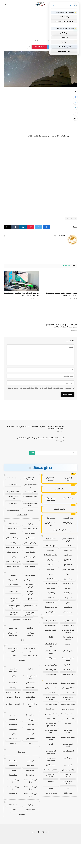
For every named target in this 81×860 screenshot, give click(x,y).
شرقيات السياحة (51, 607)
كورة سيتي (13, 628)
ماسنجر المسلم (59, 509)
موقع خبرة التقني (68, 569)
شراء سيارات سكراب (13, 600)
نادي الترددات (68, 583)
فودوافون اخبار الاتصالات (68, 638)
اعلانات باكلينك (22, 515)
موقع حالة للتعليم (68, 670)
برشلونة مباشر (13, 528)
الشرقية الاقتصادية (50, 555)
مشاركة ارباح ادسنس (50, 479)
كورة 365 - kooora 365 (30, 705)
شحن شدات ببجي (68, 751)
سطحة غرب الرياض (13, 585)
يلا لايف (21, 640)
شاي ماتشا (68, 793)
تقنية (51, 637)
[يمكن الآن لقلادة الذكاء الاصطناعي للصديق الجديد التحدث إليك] (59, 281)
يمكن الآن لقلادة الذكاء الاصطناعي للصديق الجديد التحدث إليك (61, 295)
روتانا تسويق (68, 579)
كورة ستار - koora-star (13, 670)
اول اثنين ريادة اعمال (68, 479)
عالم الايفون (68, 560)
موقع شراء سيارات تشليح (13, 606)
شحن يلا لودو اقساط (50, 698)
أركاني (68, 602)
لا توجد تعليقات (45, 41)
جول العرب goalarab (30, 634)
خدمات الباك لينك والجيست (30, 479)
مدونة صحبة (67, 607)
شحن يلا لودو (67, 758)
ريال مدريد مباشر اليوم (30, 650)
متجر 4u (68, 723)
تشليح (30, 598)
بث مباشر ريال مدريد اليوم (13, 634)
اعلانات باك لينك (13, 510)
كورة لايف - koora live (30, 781)
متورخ (68, 574)
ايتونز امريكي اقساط (50, 738)
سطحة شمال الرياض (30, 586)
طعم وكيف (68, 598)
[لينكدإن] (75, 108)
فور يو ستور (51, 718)
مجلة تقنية (68, 665)
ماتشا (51, 788)
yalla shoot (13, 524)
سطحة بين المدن (30, 580)
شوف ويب (50, 550)
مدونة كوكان (51, 560)
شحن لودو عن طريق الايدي (51, 759)
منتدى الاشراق (68, 651)
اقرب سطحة (13, 591)
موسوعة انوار (68, 612)
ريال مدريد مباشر (30, 533)
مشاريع (30, 510)
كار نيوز (50, 564)
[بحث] (6, 3)
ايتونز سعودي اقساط (68, 698)
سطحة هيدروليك (13, 580)
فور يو (51, 744)
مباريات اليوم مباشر (30, 528)
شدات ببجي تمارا (51, 683)
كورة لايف (30, 720)
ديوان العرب (13, 503)
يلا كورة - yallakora (13, 697)
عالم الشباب (59, 489)
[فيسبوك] (75, 97)
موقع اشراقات (68, 523)
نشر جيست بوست (13, 478)
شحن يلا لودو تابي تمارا (51, 731)
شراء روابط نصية (68, 625)
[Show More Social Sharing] (29, 47)
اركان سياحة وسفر (59, 530)
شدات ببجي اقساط (68, 683)
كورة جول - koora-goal (30, 677)
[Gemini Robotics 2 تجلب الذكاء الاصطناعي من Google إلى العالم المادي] (71, 441)
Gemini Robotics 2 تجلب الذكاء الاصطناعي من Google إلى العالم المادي (40, 438)
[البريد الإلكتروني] (75, 118)
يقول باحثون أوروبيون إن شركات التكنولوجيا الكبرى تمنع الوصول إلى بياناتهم (61, 326)
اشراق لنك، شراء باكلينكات (68, 631)
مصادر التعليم (51, 658)
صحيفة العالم (51, 674)
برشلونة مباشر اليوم (13, 650)
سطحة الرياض (30, 575)
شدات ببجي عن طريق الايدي (50, 724)
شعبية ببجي (68, 765)
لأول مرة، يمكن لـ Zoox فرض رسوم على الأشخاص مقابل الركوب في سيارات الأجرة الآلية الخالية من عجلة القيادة (35, 428)
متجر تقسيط (50, 709)
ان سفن (68, 545)
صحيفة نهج (68, 564)
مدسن (51, 574)
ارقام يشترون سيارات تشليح (30, 613)
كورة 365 (30, 628)
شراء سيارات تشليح (30, 605)
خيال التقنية (68, 550)
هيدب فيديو (51, 588)
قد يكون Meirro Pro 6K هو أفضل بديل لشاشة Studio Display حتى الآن (21, 295)
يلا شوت (30, 524)
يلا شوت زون (30, 809)
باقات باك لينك (50, 625)
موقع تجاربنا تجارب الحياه (30, 504)
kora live (13, 715)
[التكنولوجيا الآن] (40, 69)
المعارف (68, 588)
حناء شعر (51, 781)
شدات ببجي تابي (50, 688)
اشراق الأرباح (50, 612)
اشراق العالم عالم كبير (51, 645)
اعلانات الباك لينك (51, 630)
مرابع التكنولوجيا (51, 545)
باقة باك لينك (68, 498)
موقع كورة (21, 752)
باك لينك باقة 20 (30, 492)
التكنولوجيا (69, 218)
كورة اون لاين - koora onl (30, 698)
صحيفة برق (51, 518)
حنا (68, 788)
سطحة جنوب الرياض (30, 593)
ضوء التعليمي (68, 518)
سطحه (13, 575)
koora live (13, 683)
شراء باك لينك (68, 621)
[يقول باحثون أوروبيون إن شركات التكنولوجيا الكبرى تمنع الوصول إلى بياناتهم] (59, 312)
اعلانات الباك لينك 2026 (51, 652)
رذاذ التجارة (51, 593)
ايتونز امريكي (50, 692)
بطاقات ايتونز (50, 765)
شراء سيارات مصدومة (13, 613)
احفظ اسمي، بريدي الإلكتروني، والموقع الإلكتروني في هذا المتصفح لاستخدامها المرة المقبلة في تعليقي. (39, 388)
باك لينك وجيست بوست (68, 659)
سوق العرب (13, 485)
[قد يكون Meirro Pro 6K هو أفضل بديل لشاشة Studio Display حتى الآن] (21, 281)
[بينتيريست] (75, 113)
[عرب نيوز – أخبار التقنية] (40, 3)
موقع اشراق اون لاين (50, 524)
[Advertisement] (40, 15)
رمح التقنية (68, 593)
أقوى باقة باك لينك (30, 496)
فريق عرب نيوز (59, 236)
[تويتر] (75, 102)
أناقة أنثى (50, 569)
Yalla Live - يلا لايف (13, 692)
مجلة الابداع (51, 579)
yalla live (21, 660)
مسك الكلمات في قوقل (68, 540)
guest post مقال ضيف (30, 486)
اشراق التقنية (50, 538)
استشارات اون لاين (50, 583)
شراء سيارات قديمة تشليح (21, 619)
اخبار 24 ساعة (51, 670)
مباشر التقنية (50, 602)
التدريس (68, 644)
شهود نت (51, 598)
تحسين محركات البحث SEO (50, 499)
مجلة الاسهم (68, 555)
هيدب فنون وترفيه (67, 674)
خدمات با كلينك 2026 (13, 497)
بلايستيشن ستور (68, 770)
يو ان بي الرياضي (51, 665)
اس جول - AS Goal (13, 704)
